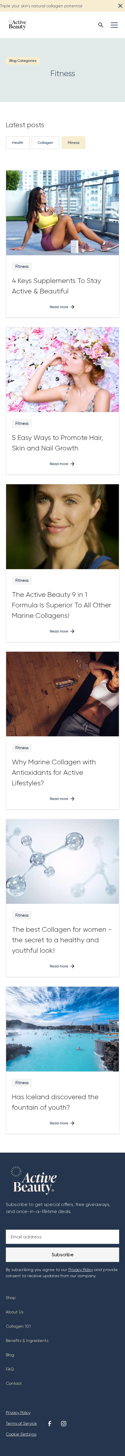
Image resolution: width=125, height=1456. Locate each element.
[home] (16, 25)
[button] (113, 25)
